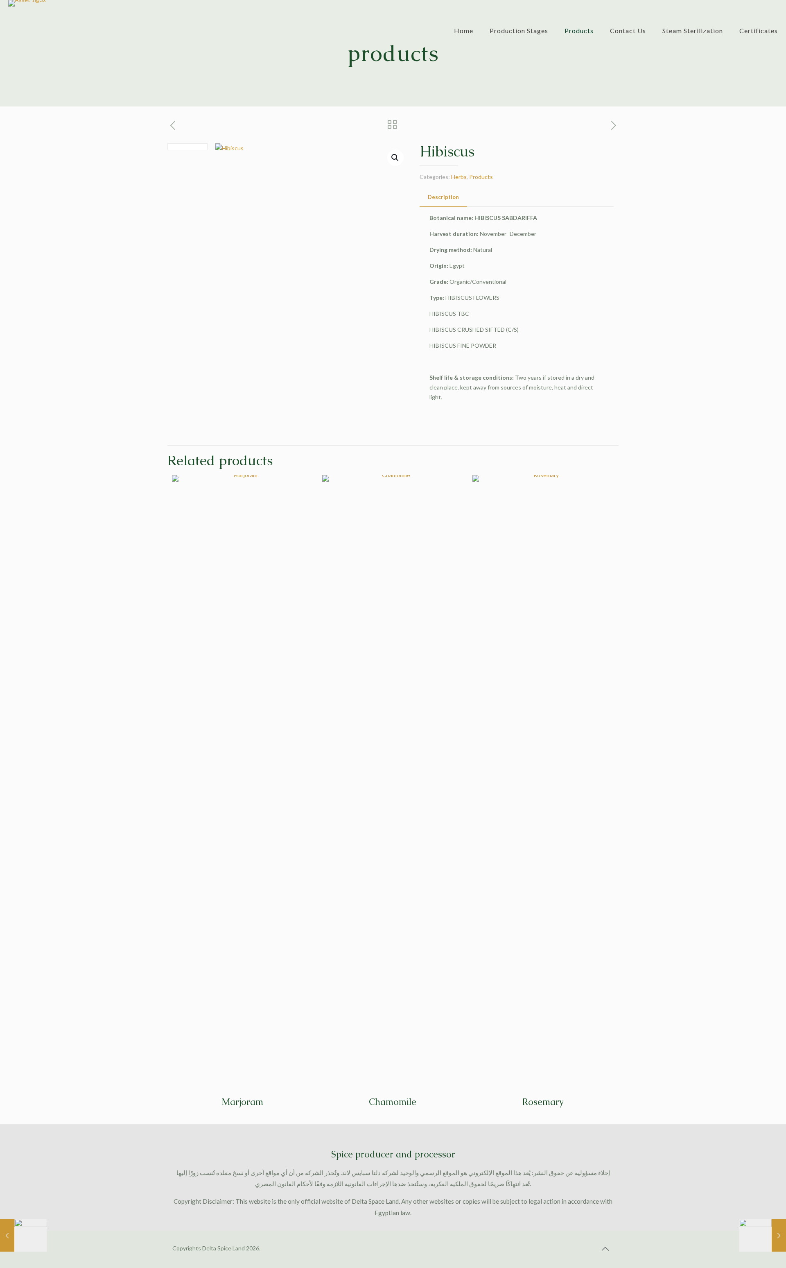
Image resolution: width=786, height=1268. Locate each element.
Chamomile (392, 1102)
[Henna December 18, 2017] (762, 1235)
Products (481, 176)
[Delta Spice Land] (27, 24)
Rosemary (543, 1102)
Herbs (459, 176)
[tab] (443, 197)
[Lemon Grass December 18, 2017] (23, 1235)
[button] (395, 157)
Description (443, 197)
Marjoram (242, 1102)
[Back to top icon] (605, 1248)
